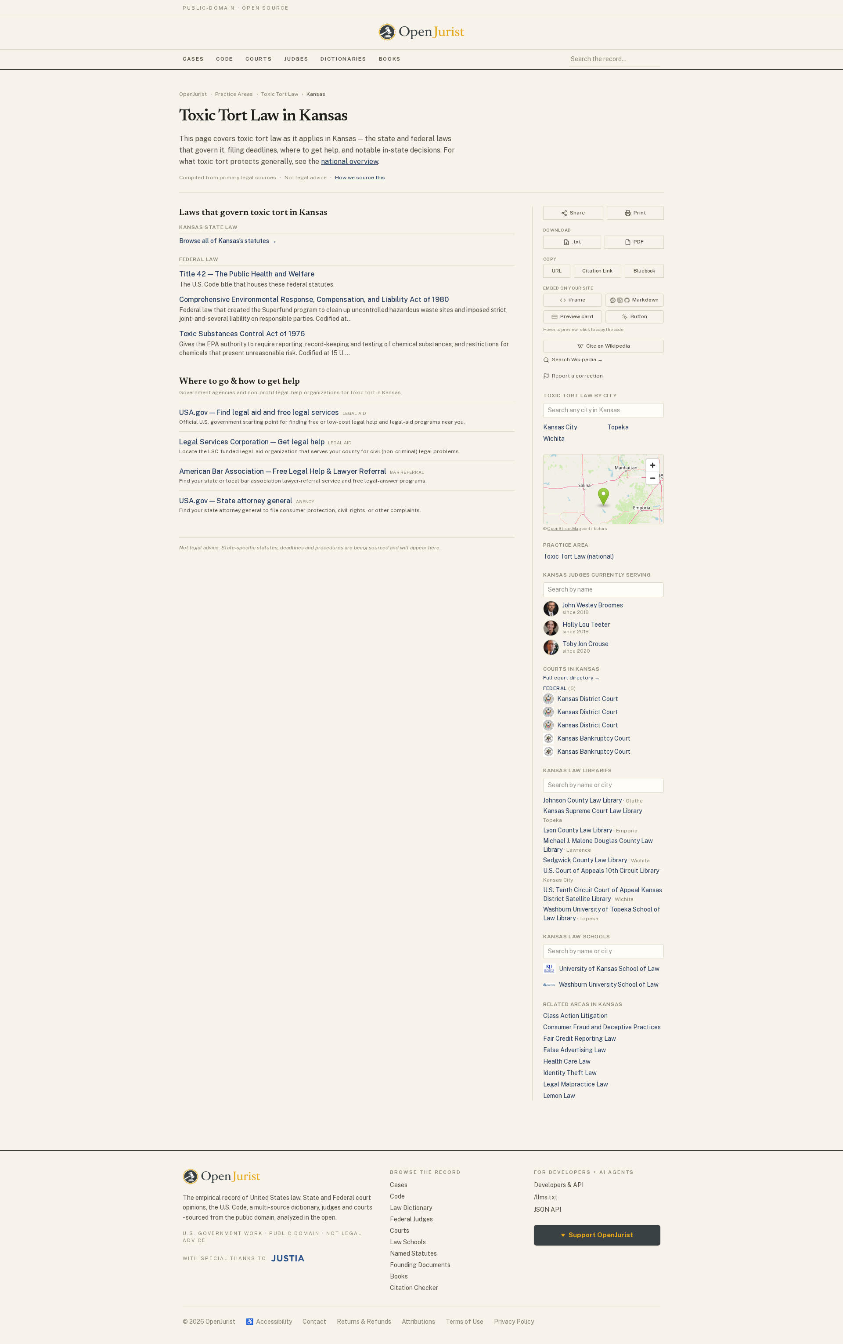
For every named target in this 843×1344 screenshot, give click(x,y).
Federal (559, 688)
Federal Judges (411, 1219)
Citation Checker (414, 1287)
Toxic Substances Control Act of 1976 (242, 334)
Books (390, 59)
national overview (349, 161)
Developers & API (559, 1184)
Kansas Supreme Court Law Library (592, 810)
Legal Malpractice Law (575, 1084)
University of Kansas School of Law (609, 968)
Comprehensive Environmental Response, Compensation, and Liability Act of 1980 (314, 299)
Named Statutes (413, 1253)
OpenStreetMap (564, 528)
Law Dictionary (411, 1207)
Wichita (554, 438)
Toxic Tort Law (279, 94)
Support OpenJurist (597, 1235)
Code (224, 59)
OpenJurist (193, 94)
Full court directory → (571, 678)
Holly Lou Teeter (586, 624)
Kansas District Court (587, 698)
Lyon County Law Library (577, 830)
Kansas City (560, 427)
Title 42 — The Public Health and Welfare (246, 274)
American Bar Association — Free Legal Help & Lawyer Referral (282, 471)
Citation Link (597, 270)
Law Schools (408, 1242)
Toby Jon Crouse (585, 643)
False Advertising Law (574, 1049)
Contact (314, 1321)
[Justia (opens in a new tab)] (288, 1258)
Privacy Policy (514, 1321)
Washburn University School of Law (609, 984)
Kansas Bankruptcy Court (593, 738)
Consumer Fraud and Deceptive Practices (602, 1027)
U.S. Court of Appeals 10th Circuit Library (601, 870)
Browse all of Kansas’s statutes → (228, 240)
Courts (258, 59)
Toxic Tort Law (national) (578, 556)
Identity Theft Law (570, 1072)
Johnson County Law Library (582, 800)
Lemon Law (559, 1095)
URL (557, 270)
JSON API (547, 1209)
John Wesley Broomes (592, 605)
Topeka (618, 427)
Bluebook (644, 270)
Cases (193, 59)
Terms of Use (464, 1321)
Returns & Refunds (364, 1321)
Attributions (418, 1321)
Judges (296, 59)
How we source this (360, 177)
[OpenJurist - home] (421, 32)
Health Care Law (567, 1061)
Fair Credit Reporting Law (579, 1038)
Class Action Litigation (575, 1015)
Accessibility (269, 1321)
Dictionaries (343, 59)
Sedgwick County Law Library (585, 860)
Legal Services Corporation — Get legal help (251, 442)
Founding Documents (420, 1264)
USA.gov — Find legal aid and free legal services (259, 412)
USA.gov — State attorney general (235, 501)
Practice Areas (234, 94)
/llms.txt (546, 1197)
